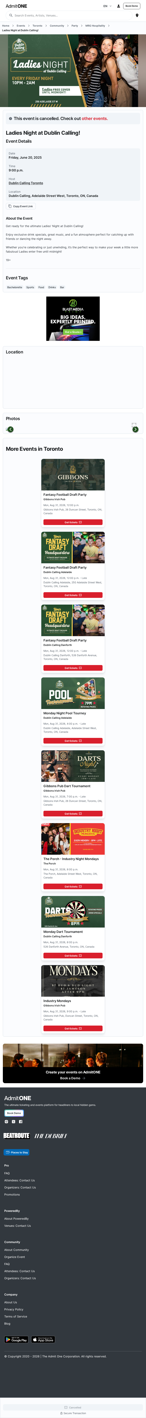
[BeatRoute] (17, 1136)
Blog (7, 1323)
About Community (16, 1250)
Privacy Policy (13, 1309)
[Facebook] (21, 1122)
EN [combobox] (105, 6)
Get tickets (71, 522)
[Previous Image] (10, 429)
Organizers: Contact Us (20, 1187)
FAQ (7, 1173)
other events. (95, 118)
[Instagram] (6, 1122)
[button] (73, 429)
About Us (10, 1302)
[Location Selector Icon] (137, 15)
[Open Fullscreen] (134, 425)
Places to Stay (19, 1152)
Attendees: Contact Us (19, 1180)
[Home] (17, 1098)
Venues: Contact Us (17, 1225)
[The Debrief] (51, 1136)
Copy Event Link (23, 206)
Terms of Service (15, 1316)
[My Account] (118, 6)
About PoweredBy (16, 1218)
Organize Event (14, 1257)
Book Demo (132, 6)
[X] (13, 1122)
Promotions (12, 1194)
